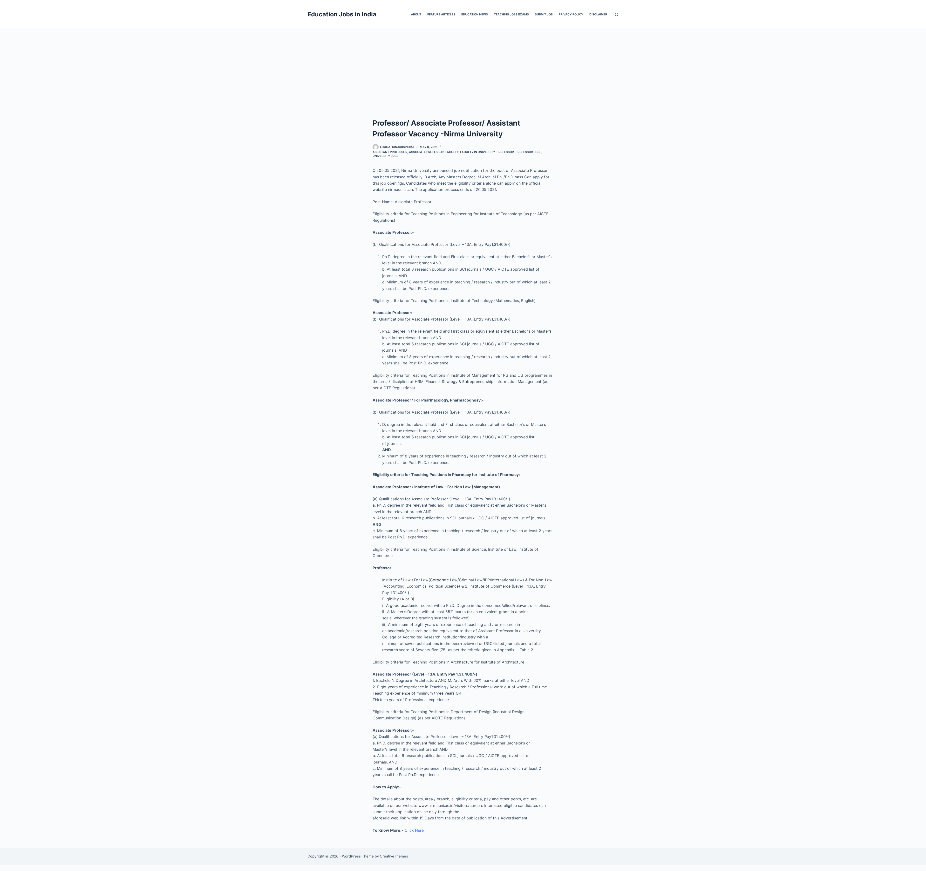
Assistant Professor (390, 152)
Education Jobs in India (341, 14)
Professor (505, 152)
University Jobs (385, 156)
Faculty (451, 152)
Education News (474, 14)
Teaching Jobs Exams (511, 14)
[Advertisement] (463, 65)
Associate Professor (426, 152)
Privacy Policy (571, 14)
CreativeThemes (394, 856)
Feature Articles (441, 14)
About (416, 14)
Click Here (414, 830)
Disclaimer (598, 14)
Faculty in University (477, 152)
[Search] (617, 14)
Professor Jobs (528, 152)
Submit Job (544, 14)
